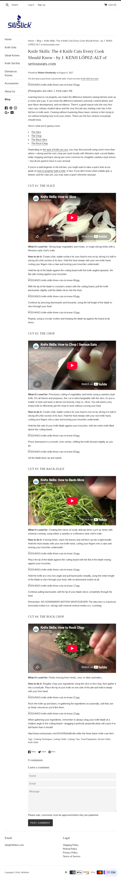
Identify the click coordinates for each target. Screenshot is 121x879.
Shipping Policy (71, 845)
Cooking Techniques (43, 739)
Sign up (41, 5)
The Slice (36, 132)
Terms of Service (71, 856)
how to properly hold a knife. (51, 171)
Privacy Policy (70, 852)
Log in (31, 5)
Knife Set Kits (12, 63)
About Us (10, 91)
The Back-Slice (39, 139)
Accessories (11, 83)
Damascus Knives (11, 73)
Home (8, 39)
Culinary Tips (74, 739)
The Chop (36, 135)
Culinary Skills (59, 739)
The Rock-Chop (39, 143)
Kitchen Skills (104, 739)
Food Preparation (89, 739)
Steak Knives (12, 55)
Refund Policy (70, 848)
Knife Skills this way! (89, 79)
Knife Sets (10, 47)
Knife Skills (33, 742)
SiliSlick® (25, 872)
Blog (7, 99)
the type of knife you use (55, 149)
